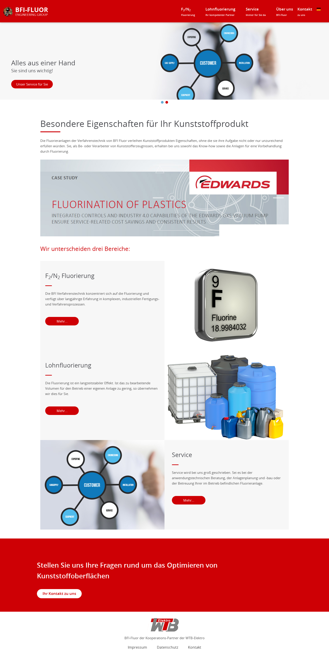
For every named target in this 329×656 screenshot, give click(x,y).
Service (256, 12)
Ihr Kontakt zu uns (59, 593)
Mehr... (62, 321)
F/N (188, 12)
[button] (162, 102)
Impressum (137, 647)
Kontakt (304, 12)
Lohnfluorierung (220, 12)
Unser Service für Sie (32, 84)
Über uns (284, 12)
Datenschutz (167, 647)
